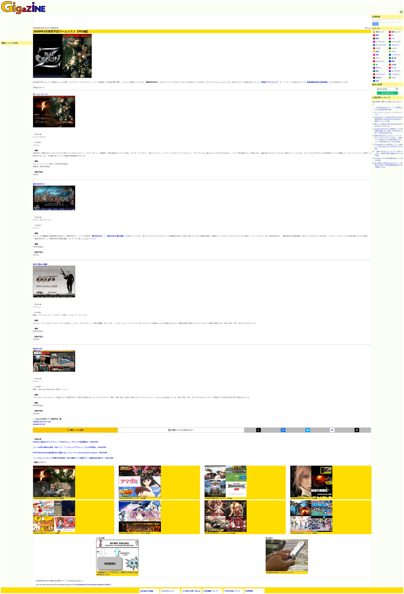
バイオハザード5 (41, 94)
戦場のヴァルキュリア (269, 82)
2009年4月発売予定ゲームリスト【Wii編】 (304, 533)
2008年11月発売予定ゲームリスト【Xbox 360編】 (135, 533)
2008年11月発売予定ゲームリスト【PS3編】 (219, 498)
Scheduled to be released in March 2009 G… (94, 585)
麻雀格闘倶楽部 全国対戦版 (317, 82)
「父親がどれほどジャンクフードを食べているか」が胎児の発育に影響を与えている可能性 (389, 153)
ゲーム (368, 28)
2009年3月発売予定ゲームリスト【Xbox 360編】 (48, 498)
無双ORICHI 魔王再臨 (115, 236)
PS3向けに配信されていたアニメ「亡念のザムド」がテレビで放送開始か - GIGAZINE (65, 442)
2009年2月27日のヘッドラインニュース (279, 572)
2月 (43, 424)
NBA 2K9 (38, 349)
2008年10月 (38, 422)
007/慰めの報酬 (41, 264)
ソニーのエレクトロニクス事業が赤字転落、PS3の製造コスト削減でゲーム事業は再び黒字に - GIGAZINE (73, 458)
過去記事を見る (387, 93)
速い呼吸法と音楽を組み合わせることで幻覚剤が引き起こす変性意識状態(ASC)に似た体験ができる (389, 165)
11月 (45, 422)
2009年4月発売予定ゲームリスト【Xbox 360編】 (220, 533)
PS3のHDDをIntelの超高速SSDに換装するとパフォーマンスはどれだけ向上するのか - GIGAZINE (70, 453)
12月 (49, 422)
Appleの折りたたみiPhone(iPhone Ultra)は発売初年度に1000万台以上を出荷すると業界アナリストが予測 (389, 119)
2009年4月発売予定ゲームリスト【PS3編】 (304, 498)
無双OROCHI (97, 236)
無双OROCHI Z (39, 184)
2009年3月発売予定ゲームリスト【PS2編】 (132, 498)
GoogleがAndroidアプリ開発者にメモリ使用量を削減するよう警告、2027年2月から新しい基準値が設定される (389, 131)
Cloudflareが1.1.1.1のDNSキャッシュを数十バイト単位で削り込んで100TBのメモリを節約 (389, 146)
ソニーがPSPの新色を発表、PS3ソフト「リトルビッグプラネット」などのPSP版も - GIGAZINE (69, 447)
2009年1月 (37, 424)
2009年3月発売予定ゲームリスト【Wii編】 (46, 533)
